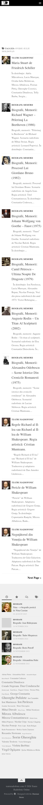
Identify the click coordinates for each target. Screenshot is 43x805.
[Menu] (40, 3)
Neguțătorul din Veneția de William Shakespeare (24, 539)
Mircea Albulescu (13, 713)
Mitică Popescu (7, 721)
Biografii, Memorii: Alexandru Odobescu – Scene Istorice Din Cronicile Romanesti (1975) (26, 372)
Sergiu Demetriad (26, 733)
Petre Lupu (22, 726)
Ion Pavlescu (25, 702)
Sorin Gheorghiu (24, 737)
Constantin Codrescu (18, 678)
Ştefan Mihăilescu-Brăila (31, 750)
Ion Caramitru (33, 698)
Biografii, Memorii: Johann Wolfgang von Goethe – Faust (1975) (26, 221)
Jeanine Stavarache (9, 706)
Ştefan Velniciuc (6, 754)
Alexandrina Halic (18, 674)
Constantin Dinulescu (13, 682)
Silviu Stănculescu (6, 738)
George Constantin (20, 693)
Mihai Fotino (21, 710)
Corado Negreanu (10, 686)
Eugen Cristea (23, 690)
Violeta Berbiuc (21, 745)
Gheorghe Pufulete (14, 697)
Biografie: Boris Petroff (23, 647)
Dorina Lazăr (5, 690)
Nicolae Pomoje (9, 725)
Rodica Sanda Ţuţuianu (25, 729)
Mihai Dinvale (9, 709)
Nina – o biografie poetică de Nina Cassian (24, 609)
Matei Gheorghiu (23, 706)
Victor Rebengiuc (25, 742)
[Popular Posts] (17, 597)
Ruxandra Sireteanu (11, 733)
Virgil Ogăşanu (11, 749)
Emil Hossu (13, 690)
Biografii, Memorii (22, 104)
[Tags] (36, 597)
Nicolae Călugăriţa (34, 722)
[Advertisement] (21, 22)
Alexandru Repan (31, 674)
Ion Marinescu (9, 702)
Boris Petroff (5, 678)
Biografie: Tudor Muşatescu (25, 635)
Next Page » (34, 578)
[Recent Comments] (26, 597)
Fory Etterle (5, 694)
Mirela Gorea (33, 718)
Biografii (17, 604)
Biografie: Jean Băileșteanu (25, 622)
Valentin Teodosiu (9, 741)
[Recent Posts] (7, 597)
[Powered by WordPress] (15, 794)
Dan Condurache (30, 686)
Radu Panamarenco (9, 729)
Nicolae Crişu (21, 721)
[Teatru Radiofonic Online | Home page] (6, 3)
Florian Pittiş (34, 690)
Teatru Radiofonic (23, 57)
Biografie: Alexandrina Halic (25, 660)
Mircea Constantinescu (15, 717)
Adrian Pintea (6, 674)
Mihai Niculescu (32, 709)
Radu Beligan (31, 726)
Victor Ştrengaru (6, 746)
